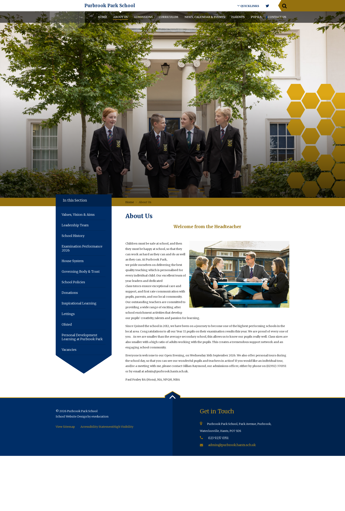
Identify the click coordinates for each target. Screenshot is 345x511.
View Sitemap (65, 426)
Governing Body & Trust (81, 271)
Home (129, 202)
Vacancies (69, 350)
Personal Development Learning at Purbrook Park (82, 337)
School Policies (73, 282)
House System (73, 261)
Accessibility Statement (96, 426)
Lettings (68, 314)
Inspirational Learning (79, 303)
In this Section (75, 200)
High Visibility (123, 426)
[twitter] (267, 6)
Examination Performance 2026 (82, 248)
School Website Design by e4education (82, 416)
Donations (70, 293)
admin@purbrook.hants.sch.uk (232, 445)
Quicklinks (249, 6)
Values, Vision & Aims (78, 215)
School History (73, 236)
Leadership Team (75, 225)
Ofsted (67, 324)
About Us (145, 202)
